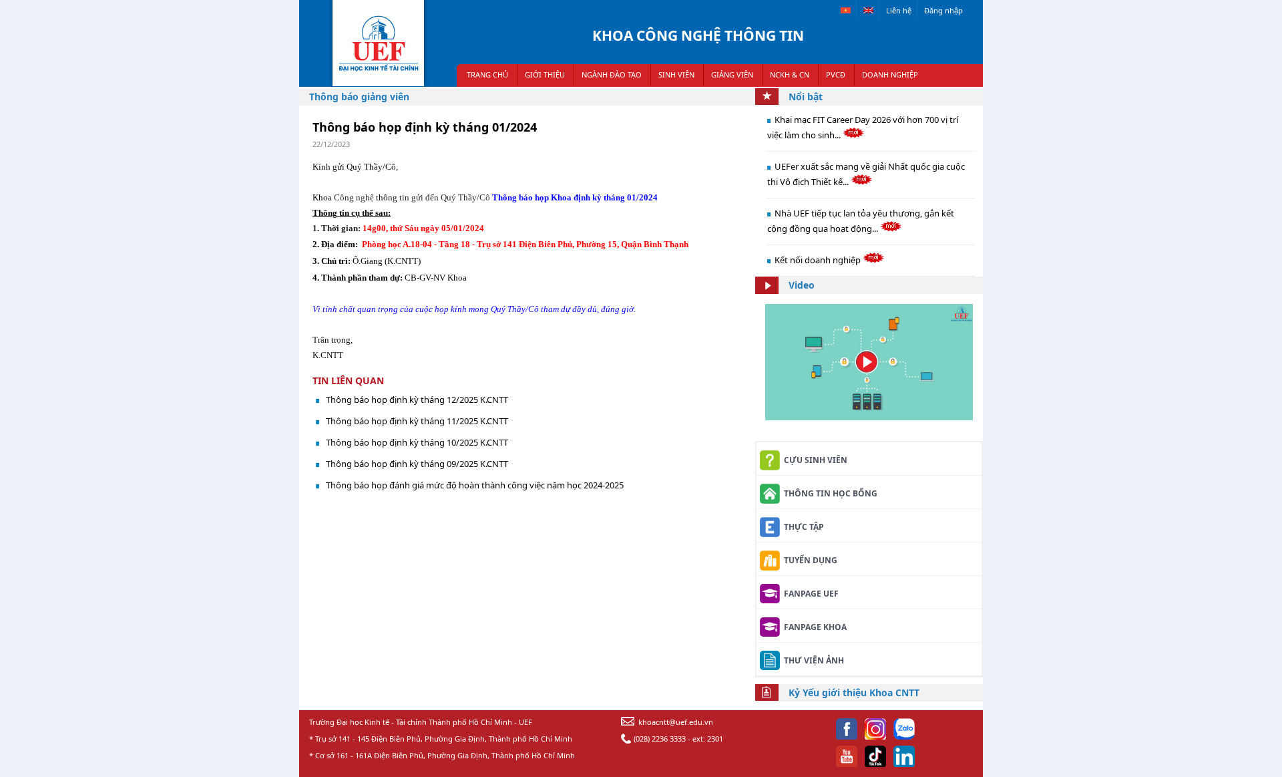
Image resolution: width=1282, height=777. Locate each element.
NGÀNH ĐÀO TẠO (612, 74)
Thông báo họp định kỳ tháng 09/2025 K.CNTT (417, 464)
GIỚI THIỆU (545, 74)
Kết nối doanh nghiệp (819, 260)
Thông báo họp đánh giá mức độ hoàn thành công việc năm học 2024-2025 (475, 485)
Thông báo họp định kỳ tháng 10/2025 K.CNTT (417, 442)
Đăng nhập (943, 10)
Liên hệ (898, 10)
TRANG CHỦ (487, 74)
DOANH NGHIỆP (890, 74)
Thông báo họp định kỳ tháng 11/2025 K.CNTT (417, 421)
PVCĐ (835, 74)
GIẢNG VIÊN (732, 74)
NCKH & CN (789, 74)
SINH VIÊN (676, 74)
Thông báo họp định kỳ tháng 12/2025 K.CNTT (417, 400)
